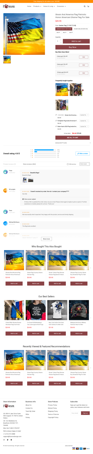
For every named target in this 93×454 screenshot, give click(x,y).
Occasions (60, 6)
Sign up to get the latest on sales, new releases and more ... (79, 407)
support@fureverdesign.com (12, 436)
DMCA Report (69, 445)
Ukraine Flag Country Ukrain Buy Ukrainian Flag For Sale (78, 273)
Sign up (85, 413)
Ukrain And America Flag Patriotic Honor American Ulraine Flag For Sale (71, 115)
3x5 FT (58, 32)
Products (36, 6)
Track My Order (30, 411)
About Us (28, 405)
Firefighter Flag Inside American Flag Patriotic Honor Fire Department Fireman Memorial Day (68, 120)
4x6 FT (64, 32)
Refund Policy (52, 408)
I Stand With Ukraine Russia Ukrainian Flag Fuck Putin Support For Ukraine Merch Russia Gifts (13, 324)
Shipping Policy (53, 411)
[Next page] (90, 268)
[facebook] (4, 440)
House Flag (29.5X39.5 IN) (81, 29)
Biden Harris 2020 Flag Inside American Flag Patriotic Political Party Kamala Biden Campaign (68, 126)
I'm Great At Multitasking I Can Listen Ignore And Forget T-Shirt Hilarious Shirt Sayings (35, 324)
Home (29, 6)
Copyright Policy (53, 417)
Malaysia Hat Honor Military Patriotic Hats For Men (78, 323)
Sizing (28, 417)
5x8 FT (71, 32)
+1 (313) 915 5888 (9, 434)
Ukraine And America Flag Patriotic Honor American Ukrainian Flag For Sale (13, 274)
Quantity (58, 37)
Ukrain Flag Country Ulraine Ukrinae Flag (35, 273)
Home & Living (48, 6)
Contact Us (29, 408)
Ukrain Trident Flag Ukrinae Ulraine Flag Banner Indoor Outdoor (56, 274)
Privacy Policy (52, 405)
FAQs (27, 414)
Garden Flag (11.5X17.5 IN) (67, 25)
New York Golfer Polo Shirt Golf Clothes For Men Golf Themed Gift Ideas (56, 324)
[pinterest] (12, 440)
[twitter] (8, 440)
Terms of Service (53, 414)
